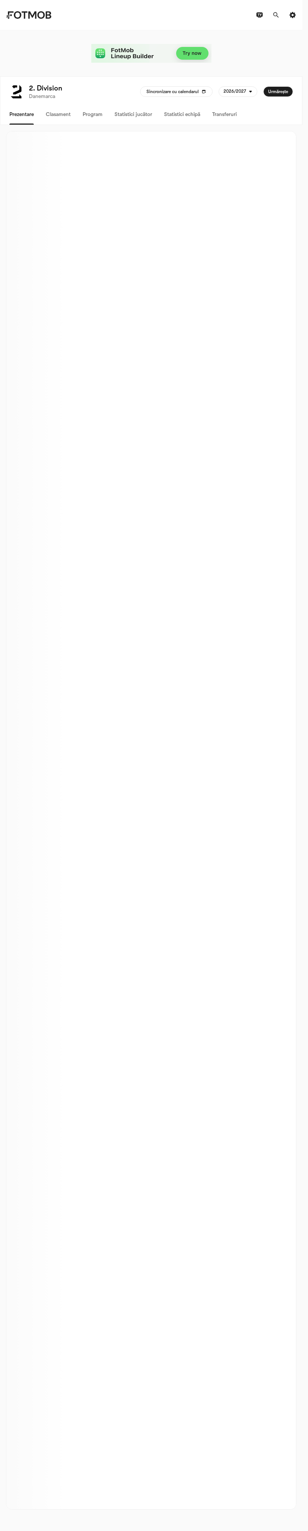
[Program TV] (259, 15)
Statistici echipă (182, 114)
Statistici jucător (133, 114)
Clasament (58, 114)
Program (93, 114)
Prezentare (21, 114)
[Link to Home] (28, 15)
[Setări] (292, 15)
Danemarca (42, 96)
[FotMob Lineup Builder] (151, 53)
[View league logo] (16, 91)
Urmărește (278, 91)
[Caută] (276, 15)
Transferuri (224, 114)
